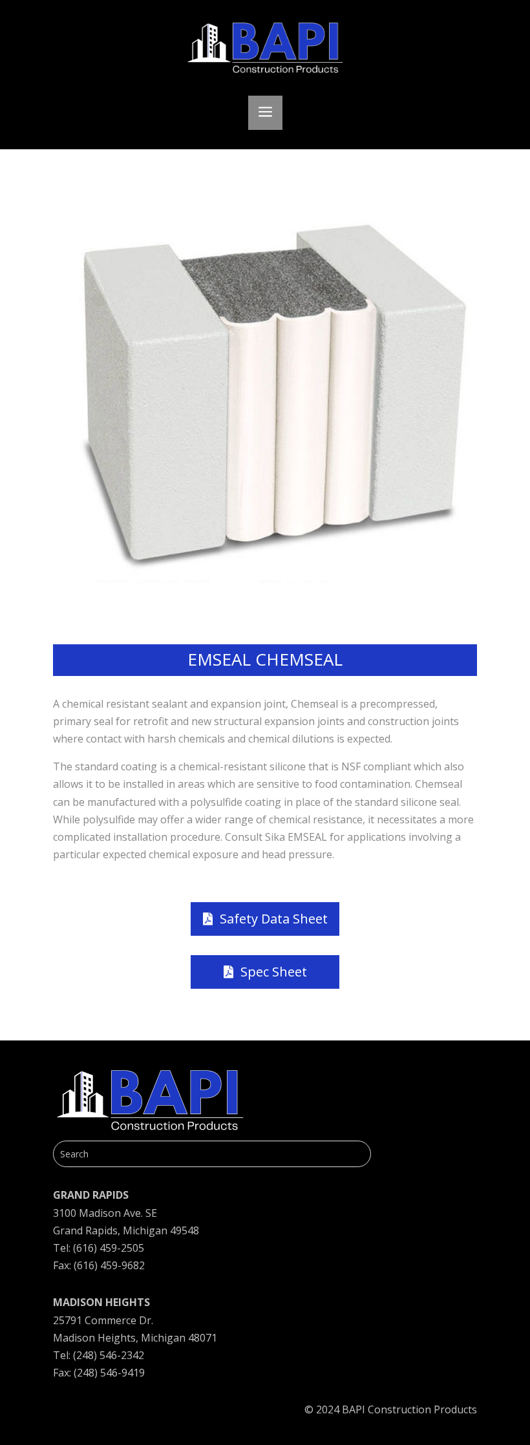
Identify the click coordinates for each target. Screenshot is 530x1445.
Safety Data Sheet (274, 918)
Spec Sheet (273, 971)
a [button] (265, 112)
